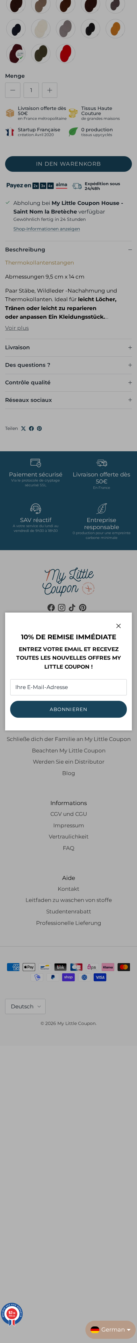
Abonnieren (69, 709)
